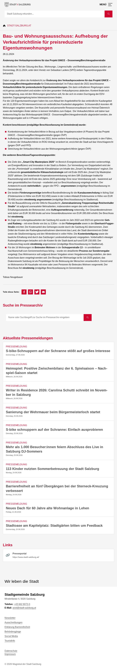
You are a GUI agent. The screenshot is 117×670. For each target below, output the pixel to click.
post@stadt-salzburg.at (24, 608)
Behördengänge (13, 631)
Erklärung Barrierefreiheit (17, 627)
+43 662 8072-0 (22, 604)
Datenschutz (11, 651)
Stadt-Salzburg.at (19, 25)
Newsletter (10, 618)
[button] (24, 291)
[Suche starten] (108, 14)
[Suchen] (88, 317)
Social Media (11, 636)
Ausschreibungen (13, 622)
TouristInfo (10, 640)
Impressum (10, 654)
